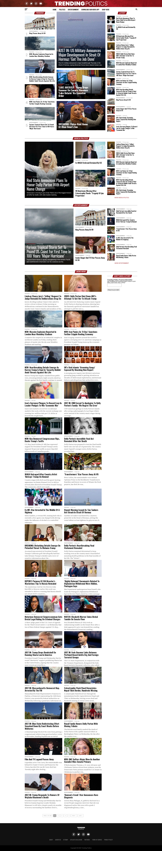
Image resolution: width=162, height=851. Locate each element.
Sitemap (65, 840)
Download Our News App (90, 9)
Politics (62, 9)
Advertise (58, 840)
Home (54, 9)
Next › (74, 815)
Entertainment (73, 9)
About (51, 840)
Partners (87, 840)
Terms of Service (97, 840)
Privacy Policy (108, 840)
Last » (80, 815)
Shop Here (105, 9)
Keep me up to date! (113, 290)
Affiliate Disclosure (76, 840)
